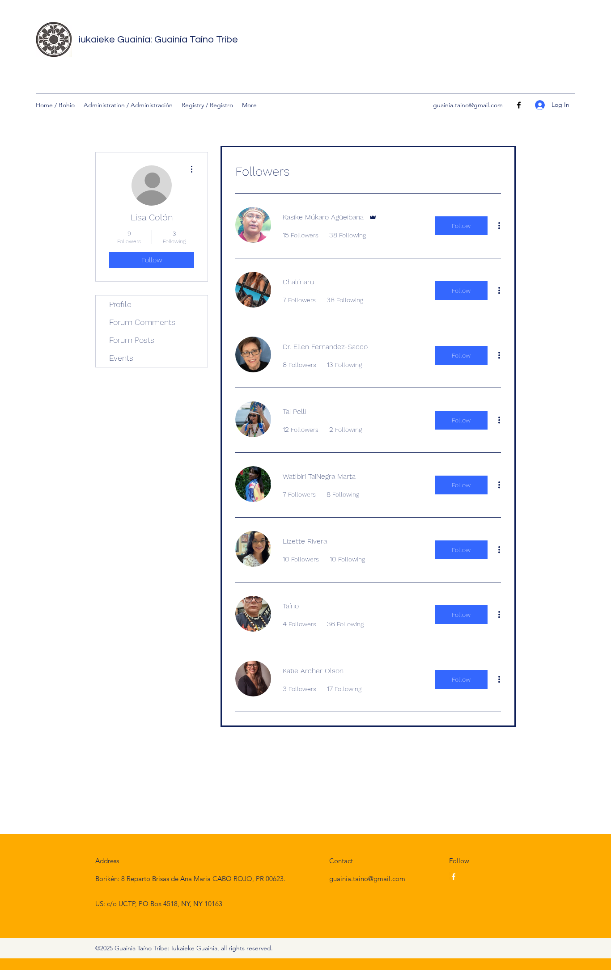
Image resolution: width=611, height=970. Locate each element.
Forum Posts (131, 340)
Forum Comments (142, 322)
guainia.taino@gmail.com (468, 105)
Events (121, 358)
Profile (120, 304)
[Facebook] (518, 105)
